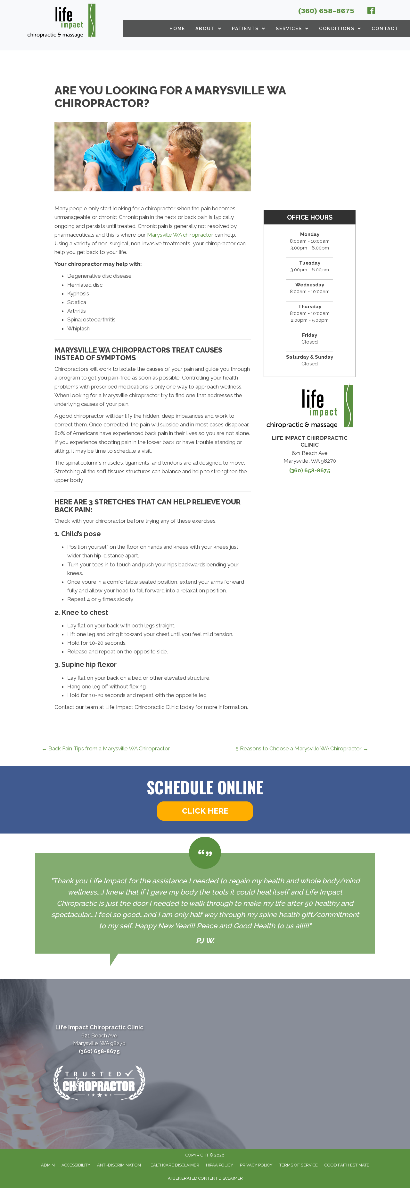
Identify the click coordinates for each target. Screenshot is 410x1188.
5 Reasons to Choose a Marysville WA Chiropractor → (301, 748)
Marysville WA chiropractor (180, 234)
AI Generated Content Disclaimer (205, 1178)
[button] (205, 811)
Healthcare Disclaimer (173, 1165)
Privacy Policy (256, 1165)
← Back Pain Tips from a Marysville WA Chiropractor (106, 748)
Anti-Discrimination (119, 1165)
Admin (48, 1165)
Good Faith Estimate (346, 1165)
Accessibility (76, 1165)
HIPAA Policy (219, 1165)
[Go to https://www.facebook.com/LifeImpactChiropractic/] (371, 11)
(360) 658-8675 (326, 11)
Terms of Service (298, 1165)
